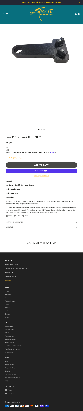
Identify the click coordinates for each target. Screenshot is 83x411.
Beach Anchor (9, 342)
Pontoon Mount (10, 336)
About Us (8, 280)
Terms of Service (10, 374)
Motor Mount (9, 329)
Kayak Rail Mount (10, 339)
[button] (38, 129)
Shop (6, 298)
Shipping (7, 371)
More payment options (41, 176)
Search (7, 361)
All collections (9, 364)
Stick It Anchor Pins (17, 402)
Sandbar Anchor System (13, 346)
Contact (7, 314)
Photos (7, 307)
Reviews (7, 317)
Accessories (9, 352)
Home (7, 291)
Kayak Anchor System (12, 349)
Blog (6, 381)
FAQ (6, 310)
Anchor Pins (9, 326)
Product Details (10, 301)
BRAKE (7, 333)
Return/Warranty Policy (12, 377)
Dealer (7, 304)
